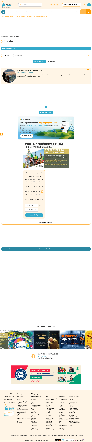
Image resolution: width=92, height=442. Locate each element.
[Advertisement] (46, 94)
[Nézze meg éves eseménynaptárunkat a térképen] (88, 11)
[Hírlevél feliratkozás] (51, 5)
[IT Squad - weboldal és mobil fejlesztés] (80, 440)
